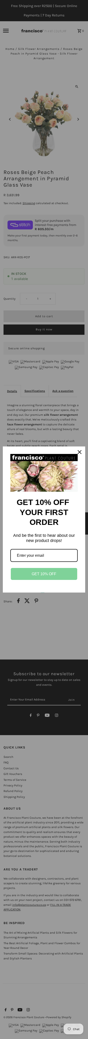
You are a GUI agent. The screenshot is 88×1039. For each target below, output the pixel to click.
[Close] (79, 452)
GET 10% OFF (44, 574)
